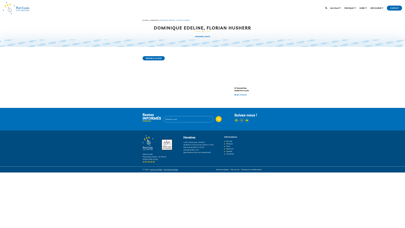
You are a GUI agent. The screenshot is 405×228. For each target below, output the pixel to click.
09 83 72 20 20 (240, 95)
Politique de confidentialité (251, 169)
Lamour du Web (156, 169)
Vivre (362, 8)
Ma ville (334, 8)
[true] (326, 8)
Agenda (229, 151)
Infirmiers (199, 36)
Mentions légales (222, 169)
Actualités (230, 154)
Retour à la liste (154, 58)
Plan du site (235, 169)
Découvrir (375, 8)
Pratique (349, 8)
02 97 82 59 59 (149, 162)
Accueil (146, 20)
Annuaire (154, 20)
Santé (207, 36)
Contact (394, 8)
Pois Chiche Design (171, 169)
